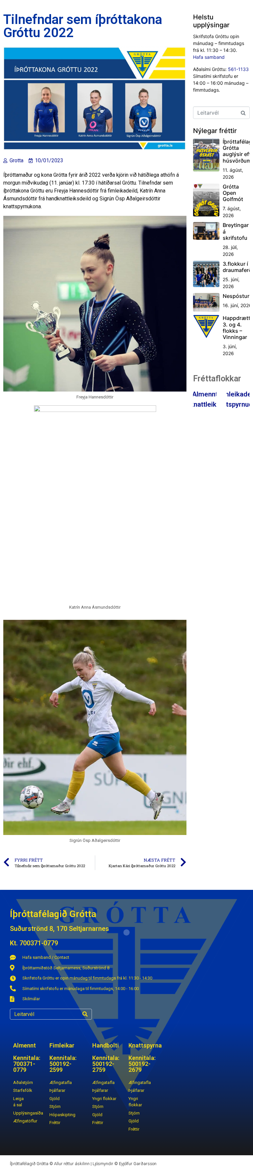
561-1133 (238, 69)
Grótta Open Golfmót (233, 192)
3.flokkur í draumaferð (237, 266)
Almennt (205, 394)
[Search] (85, 1014)
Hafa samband (209, 57)
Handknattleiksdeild (204, 404)
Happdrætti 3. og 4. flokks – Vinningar (237, 327)
